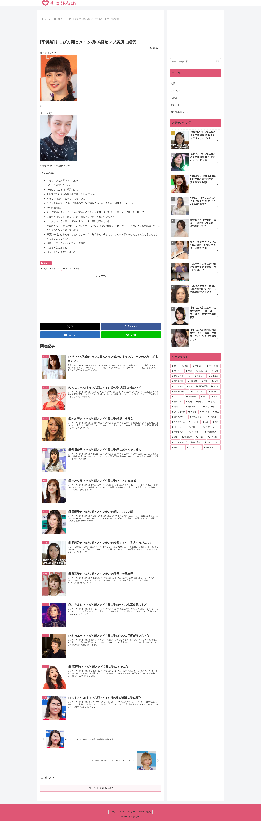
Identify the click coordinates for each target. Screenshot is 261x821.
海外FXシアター (127, 811)
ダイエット (56, 269)
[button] (217, 61)
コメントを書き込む (100, 788)
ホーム (113, 811)
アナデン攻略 (144, 811)
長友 (45, 269)
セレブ (68, 269)
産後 (77, 269)
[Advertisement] (100, 29)
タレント (47, 263)
